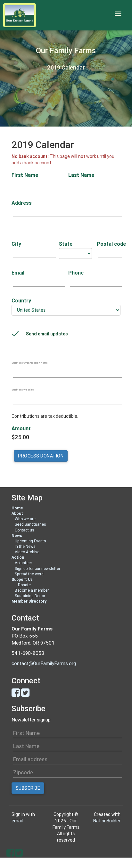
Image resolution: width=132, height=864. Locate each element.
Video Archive (27, 551)
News (17, 535)
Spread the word (29, 574)
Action (18, 557)
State (65, 243)
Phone (76, 272)
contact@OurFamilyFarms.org (44, 663)
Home (17, 508)
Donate (24, 584)
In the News (25, 546)
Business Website (23, 389)
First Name (25, 174)
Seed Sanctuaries (30, 524)
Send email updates (47, 334)
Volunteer (23, 562)
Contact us (24, 530)
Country (21, 300)
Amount (21, 428)
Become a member (32, 590)
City (16, 243)
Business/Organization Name (30, 362)
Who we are (25, 518)
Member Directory (29, 601)
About (17, 513)
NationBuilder (106, 821)
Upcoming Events (30, 541)
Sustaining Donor (30, 595)
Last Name (81, 174)
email (17, 821)
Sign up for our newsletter (37, 568)
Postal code (108, 243)
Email (18, 272)
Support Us (22, 579)
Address (22, 202)
